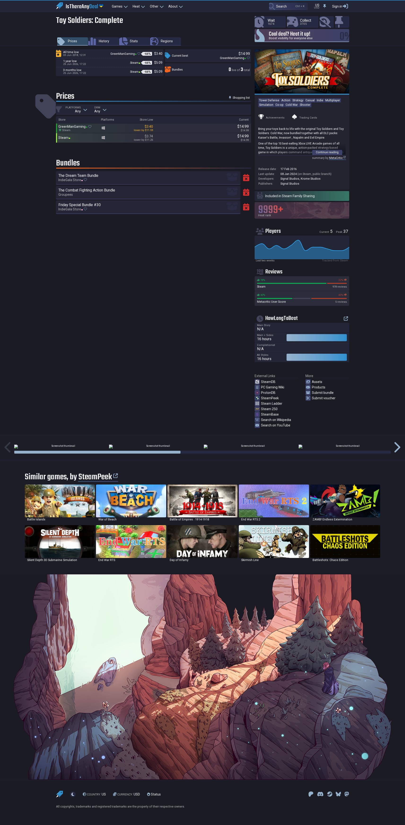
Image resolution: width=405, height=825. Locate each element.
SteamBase (270, 414)
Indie (320, 100)
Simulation (266, 104)
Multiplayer (332, 100)
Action (285, 100)
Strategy (297, 100)
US (96, 794)
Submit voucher (323, 398)
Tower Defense (269, 100)
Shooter (305, 104)
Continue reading (327, 152)
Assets (317, 382)
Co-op (279, 104)
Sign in (337, 6)
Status (155, 794)
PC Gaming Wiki (272, 387)
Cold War (292, 104)
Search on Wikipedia (276, 420)
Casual (310, 100)
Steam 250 (269, 409)
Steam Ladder (271, 403)
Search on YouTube (275, 425)
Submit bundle (323, 393)
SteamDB (268, 382)
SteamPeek (270, 398)
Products (318, 387)
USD (128, 794)
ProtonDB (268, 393)
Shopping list (241, 97)
